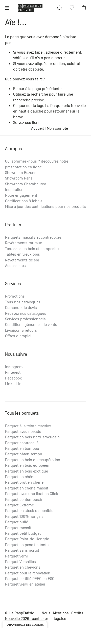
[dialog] (25, 624)
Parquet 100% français (24, 516)
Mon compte (57, 128)
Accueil (37, 128)
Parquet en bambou (22, 448)
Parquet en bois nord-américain (32, 437)
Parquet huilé (16, 522)
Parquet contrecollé (21, 443)
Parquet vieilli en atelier (25, 584)
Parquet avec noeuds (23, 431)
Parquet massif (18, 528)
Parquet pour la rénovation (27, 573)
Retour (18, 88)
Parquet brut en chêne (24, 482)
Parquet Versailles (20, 561)
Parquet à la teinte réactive (28, 426)
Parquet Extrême (19, 505)
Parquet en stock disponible (29, 510)
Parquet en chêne (20, 477)
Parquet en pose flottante (27, 545)
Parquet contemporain (24, 499)
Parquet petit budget (23, 533)
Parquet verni (16, 556)
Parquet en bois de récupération (32, 460)
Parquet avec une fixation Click (31, 493)
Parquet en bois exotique (26, 471)
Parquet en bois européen (27, 465)
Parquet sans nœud (22, 550)
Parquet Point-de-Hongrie (27, 539)
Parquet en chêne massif (26, 488)
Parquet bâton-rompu (23, 454)
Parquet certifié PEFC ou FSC (29, 578)
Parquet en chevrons (22, 567)
